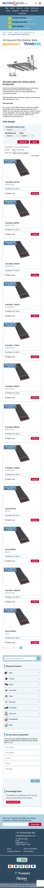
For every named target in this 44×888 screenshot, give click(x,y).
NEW (6, 8)
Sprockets (35, 8)
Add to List (11, 193)
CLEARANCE (22, 13)
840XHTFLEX (10, 389)
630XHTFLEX (10, 266)
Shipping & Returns (13, 851)
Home (5, 32)
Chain (27, 8)
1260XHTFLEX (10, 593)
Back (35, 142)
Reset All (23, 142)
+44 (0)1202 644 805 (25, 833)
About (9, 849)
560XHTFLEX (9, 225)
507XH (7, 511)
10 (14, 648)
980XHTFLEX (10, 429)
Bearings (15, 11)
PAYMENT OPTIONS (19, 22)
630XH (7, 634)
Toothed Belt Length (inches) (15, 127)
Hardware (25, 11)
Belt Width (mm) (10, 133)
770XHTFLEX (9, 348)
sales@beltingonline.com (25, 836)
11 (17, 648)
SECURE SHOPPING (19, 18)
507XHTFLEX (9, 184)
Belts (13, 8)
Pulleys (19, 8)
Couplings (34, 11)
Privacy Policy (28, 851)
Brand (21, 133)
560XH (7, 552)
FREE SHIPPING (17, 26)
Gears (8, 11)
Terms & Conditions (30, 849)
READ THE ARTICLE (13, 802)
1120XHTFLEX (10, 470)
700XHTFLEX (9, 307)
